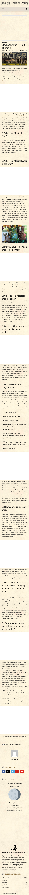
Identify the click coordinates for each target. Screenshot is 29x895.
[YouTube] (22, 771)
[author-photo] (14, 757)
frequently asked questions (16, 744)
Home (3, 13)
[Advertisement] (14, 98)
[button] (26, 9)
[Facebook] (3, 771)
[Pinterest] (17, 771)
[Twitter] (13, 771)
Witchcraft (8, 13)
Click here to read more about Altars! (12, 81)
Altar (7, 744)
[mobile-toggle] (2, 9)
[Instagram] (8, 771)
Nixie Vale (5, 50)
